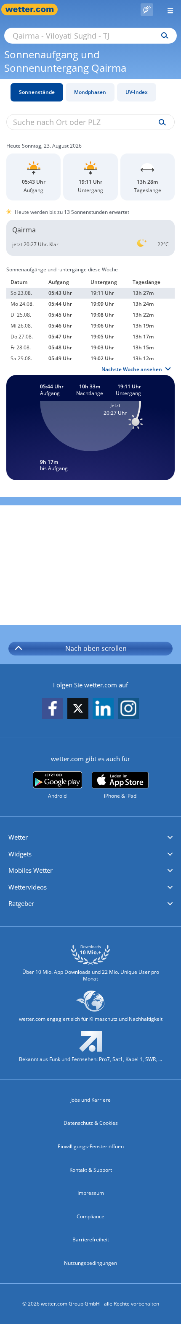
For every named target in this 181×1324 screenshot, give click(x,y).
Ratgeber (21, 903)
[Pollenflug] (147, 9)
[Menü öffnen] (167, 9)
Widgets (20, 854)
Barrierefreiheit (90, 1239)
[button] (90, 837)
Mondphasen (90, 92)
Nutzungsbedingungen (90, 1263)
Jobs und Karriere (90, 1099)
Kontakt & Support (90, 1169)
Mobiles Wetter (30, 870)
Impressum (90, 1193)
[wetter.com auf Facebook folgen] (52, 709)
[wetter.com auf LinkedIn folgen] (103, 709)
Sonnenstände (37, 92)
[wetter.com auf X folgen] (77, 710)
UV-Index (136, 92)
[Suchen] (162, 36)
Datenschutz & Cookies (91, 1122)
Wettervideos (27, 887)
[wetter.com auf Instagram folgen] (128, 709)
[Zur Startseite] (33, 9)
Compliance (90, 1216)
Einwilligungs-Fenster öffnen (91, 1146)
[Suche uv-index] (160, 122)
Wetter (18, 837)
